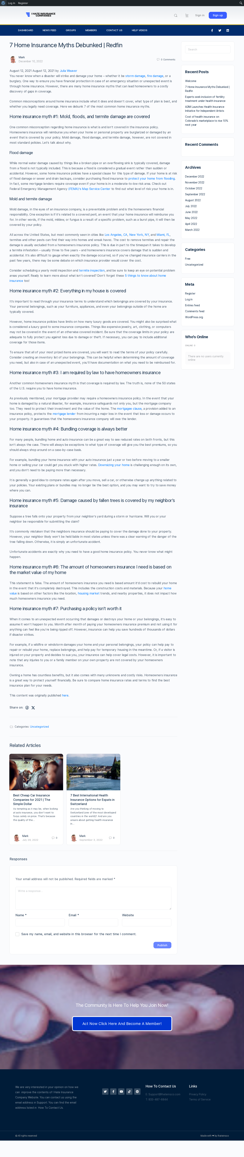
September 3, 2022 (91, 839)
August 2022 (193, 200)
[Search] (176, 15)
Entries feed (192, 305)
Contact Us (114, 30)
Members (91, 30)
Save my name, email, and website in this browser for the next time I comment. (78, 934)
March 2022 (192, 229)
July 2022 (191, 206)
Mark (22, 57)
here (65, 695)
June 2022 (191, 212)
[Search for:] (207, 49)
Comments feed (194, 311)
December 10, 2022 (31, 61)
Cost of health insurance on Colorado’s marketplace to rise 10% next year (206, 120)
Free (187, 258)
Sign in (200, 15)
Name (21, 915)
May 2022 (191, 218)
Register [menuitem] (23, 3)
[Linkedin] (228, 30)
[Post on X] (33, 707)
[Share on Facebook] (27, 707)
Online (190, 345)
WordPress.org (194, 317)
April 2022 (191, 223)
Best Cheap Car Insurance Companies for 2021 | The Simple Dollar (31, 800)
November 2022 (194, 182)
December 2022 (194, 176)
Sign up (218, 15)
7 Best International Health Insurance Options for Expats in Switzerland (92, 800)
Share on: (16, 707)
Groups (71, 30)
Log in (189, 299)
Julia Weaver (68, 71)
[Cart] (187, 15)
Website (128, 915)
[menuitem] (3, 3)
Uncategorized (39, 726)
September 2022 (195, 194)
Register (190, 293)
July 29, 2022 (30, 839)
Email (74, 915)
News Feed (49, 30)
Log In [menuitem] (11, 3)
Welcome (190, 81)
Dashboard (25, 30)
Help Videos (139, 30)
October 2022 (193, 188)
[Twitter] (220, 30)
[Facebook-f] (212, 30)
